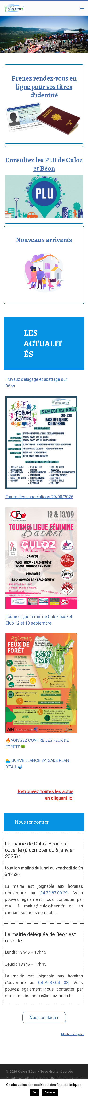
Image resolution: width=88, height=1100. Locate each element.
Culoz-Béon (27, 1071)
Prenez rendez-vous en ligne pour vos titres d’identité (44, 87)
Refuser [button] (50, 1092)
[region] (44, 34)
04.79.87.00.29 (54, 892)
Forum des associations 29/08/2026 (39, 496)
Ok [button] (35, 1092)
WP (27, 1078)
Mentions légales (72, 1034)
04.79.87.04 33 (53, 982)
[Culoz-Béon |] (14, 8)
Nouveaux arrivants (44, 239)
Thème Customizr (69, 1078)
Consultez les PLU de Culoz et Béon (44, 164)
